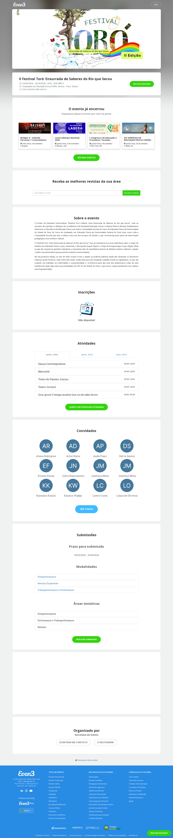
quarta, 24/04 (52, 354)
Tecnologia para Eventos (98, 801)
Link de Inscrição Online (98, 808)
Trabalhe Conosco (42, 835)
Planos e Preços (135, 791)
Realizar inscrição (141, 84)
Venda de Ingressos (97, 787)
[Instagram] (26, 791)
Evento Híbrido (55, 787)
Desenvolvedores (136, 797)
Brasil (26, 810)
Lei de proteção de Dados (94, 835)
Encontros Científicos (57, 815)
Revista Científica (95, 780)
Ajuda (131, 801)
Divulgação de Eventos (98, 784)
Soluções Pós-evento (97, 794)
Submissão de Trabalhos (99, 797)
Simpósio (52, 794)
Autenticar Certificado (137, 794)
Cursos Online (54, 808)
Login (156, 5)
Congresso (53, 791)
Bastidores (133, 835)
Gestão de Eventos (96, 791)
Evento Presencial (56, 780)
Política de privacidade (117, 835)
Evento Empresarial (56, 777)
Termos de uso (75, 835)
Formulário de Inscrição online (101, 804)
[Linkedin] (21, 791)
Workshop (53, 801)
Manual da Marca (59, 835)
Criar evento (134, 777)
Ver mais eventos (86, 157)
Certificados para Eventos (99, 815)
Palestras (52, 811)
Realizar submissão (86, 639)
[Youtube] (31, 791)
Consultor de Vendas (137, 787)
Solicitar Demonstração (138, 784)
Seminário (53, 797)
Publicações (93, 777)
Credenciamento (95, 818)
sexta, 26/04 (121, 354)
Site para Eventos (96, 811)
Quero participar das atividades (86, 407)
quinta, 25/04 (87, 354)
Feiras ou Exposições (57, 818)
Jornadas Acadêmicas (57, 804)
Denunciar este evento (88, 760)
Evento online (54, 784)
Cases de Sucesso (136, 780)
